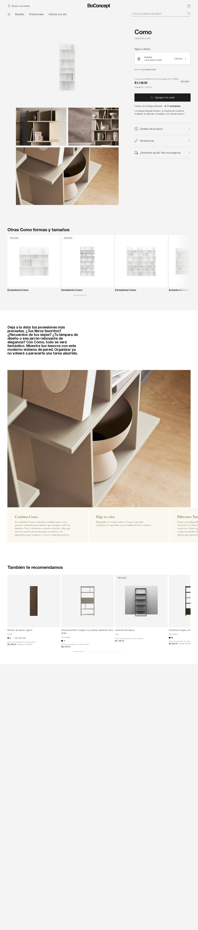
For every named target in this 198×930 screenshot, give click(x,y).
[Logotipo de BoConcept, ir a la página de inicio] (99, 6)
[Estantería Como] (33, 261)
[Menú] (9, 14)
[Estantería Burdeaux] (141, 601)
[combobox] (161, 13)
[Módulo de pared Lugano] (33, 601)
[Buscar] (189, 13)
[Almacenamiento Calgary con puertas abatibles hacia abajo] (87, 601)
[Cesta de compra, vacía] (188, 6)
